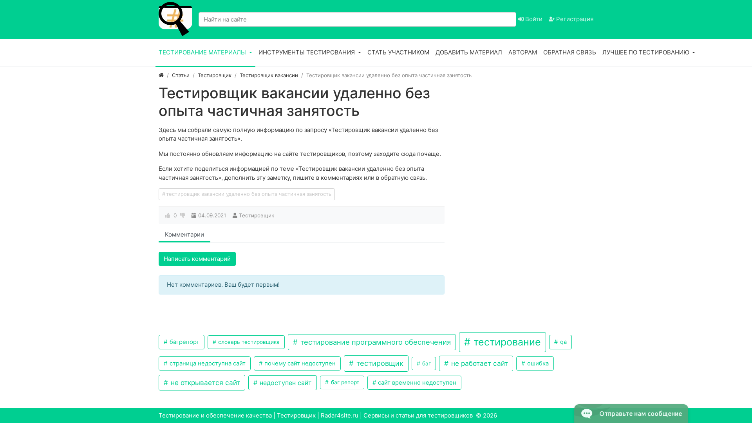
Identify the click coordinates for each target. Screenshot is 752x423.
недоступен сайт (285, 383)
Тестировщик (256, 215)
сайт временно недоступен (416, 382)
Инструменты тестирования (307, 52)
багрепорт (183, 341)
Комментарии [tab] (184, 234)
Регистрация (574, 19)
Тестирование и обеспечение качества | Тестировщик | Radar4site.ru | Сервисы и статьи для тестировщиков (316, 415)
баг (426, 363)
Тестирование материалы (203, 52)
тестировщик (378, 363)
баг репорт (344, 382)
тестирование (506, 342)
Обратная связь (569, 52)
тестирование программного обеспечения (374, 342)
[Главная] (161, 75)
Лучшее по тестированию (646, 52)
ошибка (537, 363)
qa (563, 341)
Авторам (522, 52)
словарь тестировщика (248, 342)
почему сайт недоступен (299, 363)
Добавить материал (469, 52)
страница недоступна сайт (207, 363)
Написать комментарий (197, 258)
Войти (533, 19)
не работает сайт (478, 363)
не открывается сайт (204, 382)
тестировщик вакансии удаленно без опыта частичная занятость (248, 194)
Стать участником (398, 52)
